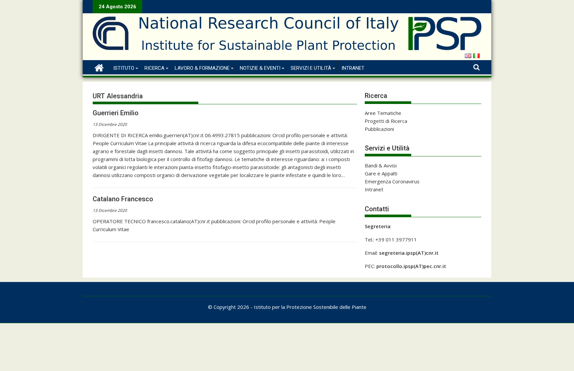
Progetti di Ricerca (386, 121)
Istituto (123, 68)
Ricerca (154, 68)
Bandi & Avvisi (381, 165)
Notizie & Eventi (260, 68)
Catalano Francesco (123, 199)
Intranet (352, 68)
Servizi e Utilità (311, 68)
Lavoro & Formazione (202, 68)
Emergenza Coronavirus (392, 181)
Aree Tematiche (383, 113)
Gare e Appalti (381, 173)
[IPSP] (99, 66)
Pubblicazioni (379, 129)
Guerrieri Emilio (116, 113)
